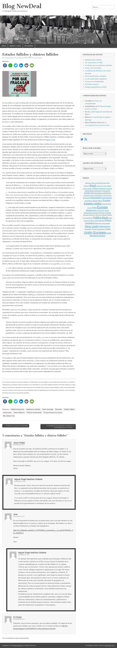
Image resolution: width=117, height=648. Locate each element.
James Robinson (19, 412)
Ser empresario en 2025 (94, 62)
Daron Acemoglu (47, 409)
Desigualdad (95, 198)
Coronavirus (106, 191)
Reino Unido (91, 226)
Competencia (98, 191)
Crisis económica (96, 195)
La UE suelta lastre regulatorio (96, 79)
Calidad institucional (17, 409)
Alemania (88, 183)
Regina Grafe (50, 140)
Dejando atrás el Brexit (93, 60)
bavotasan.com (109, 645)
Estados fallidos (69, 409)
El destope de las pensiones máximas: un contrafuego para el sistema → (60, 426)
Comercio (101, 188)
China (95, 188)
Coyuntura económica (102, 193)
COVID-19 (88, 193)
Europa (102, 207)
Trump (107, 229)
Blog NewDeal (21, 6)
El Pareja (17, 617)
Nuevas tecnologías (101, 215)
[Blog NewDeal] (58, 22)
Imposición (100, 210)
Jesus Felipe (19, 443)
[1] (34, 294)
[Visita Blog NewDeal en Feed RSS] (86, 140)
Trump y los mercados (93, 68)
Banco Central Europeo (99, 183)
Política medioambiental (96, 221)
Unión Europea (95, 232)
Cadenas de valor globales (103, 186)
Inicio (4, 46)
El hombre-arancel (91, 84)
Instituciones (7, 412)
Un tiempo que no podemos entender (98, 65)
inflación (107, 210)
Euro (94, 207)
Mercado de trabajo (105, 213)
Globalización (91, 210)
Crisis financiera (106, 195)
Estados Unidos (92, 203)
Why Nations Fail (8, 416)
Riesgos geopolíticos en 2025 (95, 87)
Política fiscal (100, 217)
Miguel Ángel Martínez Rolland (14, 57)
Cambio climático (87, 188)
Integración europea (91, 213)
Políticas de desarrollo (34, 412)
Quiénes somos (15, 46)
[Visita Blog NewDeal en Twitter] (81, 140)
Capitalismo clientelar (33, 409)
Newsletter (29, 46)
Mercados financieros (89, 215)
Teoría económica (98, 229)
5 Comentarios (37, 57)
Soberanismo (104, 226)
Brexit (93, 185)
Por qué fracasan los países (53, 412)
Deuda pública (97, 201)
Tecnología (87, 229)
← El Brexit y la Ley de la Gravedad (16, 426)
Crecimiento (87, 195)
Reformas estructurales (102, 223)
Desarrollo (58, 409)
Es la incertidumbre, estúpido (95, 76)
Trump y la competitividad (94, 81)
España (106, 200)
